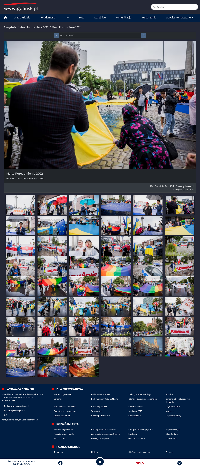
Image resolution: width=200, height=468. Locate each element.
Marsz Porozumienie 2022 (34, 27)
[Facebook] (60, 463)
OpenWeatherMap (30, 419)
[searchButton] (143, 35)
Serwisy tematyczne (178, 17)
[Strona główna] (5, 18)
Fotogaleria (10, 27)
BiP (5, 415)
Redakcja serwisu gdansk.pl (16, 406)
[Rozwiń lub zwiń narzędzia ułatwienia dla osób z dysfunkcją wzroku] (179, 463)
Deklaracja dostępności (14, 410)
